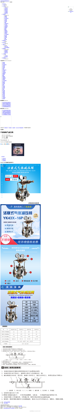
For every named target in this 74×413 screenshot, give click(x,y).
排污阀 (5, 24)
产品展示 (4, 14)
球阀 (5, 22)
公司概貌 (6, 12)
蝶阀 (3, 75)
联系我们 (4, 57)
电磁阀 (5, 16)
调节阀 (3, 94)
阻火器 (5, 35)
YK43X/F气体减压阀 (19, 127)
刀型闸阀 (6, 25)
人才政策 (6, 55)
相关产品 (4, 159)
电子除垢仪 (6, 18)
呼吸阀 (5, 36)
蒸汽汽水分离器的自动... (6, 104)
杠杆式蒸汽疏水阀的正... (6, 102)
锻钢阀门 (6, 26)
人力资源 (4, 53)
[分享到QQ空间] (4, 144)
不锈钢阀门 (6, 23)
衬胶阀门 (6, 31)
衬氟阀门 (6, 32)
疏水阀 (5, 37)
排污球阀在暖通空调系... (6, 110)
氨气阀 (3, 90)
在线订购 (6, 52)
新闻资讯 (4, 40)
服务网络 (6, 51)
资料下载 (6, 46)
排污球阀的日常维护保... (6, 113)
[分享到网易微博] (8, 144)
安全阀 (3, 95)
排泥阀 (3, 91)
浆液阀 (5, 33)
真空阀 (3, 98)
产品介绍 (4, 158)
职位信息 (6, 56)
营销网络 (4, 48)
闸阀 (5, 38)
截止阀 (5, 39)
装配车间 (6, 13)
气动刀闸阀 (6, 403)
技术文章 (4, 42)
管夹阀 (3, 96)
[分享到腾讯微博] (6, 144)
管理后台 (13, 408)
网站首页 (6, 127)
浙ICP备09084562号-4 (7, 408)
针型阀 (5, 19)
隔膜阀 (3, 76)
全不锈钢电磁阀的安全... (6, 106)
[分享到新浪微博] (5, 144)
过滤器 (5, 21)
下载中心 (4, 44)
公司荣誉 (6, 11)
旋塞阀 (3, 92)
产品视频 (4, 160)
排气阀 (5, 17)
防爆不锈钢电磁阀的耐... (6, 112)
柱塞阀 (3, 74)
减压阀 (5, 20)
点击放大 (3, 156)
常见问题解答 (6, 47)
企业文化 (6, 7)
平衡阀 (3, 93)
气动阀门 (4, 97)
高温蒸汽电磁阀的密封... (6, 103)
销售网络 (6, 50)
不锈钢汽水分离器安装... (6, 111)
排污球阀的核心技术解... (6, 114)
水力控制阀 (6, 34)
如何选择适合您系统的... (6, 105)
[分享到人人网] (7, 144)
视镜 (3, 89)
